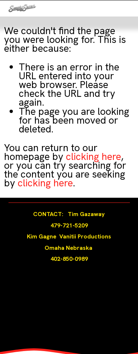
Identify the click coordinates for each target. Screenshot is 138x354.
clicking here (93, 156)
